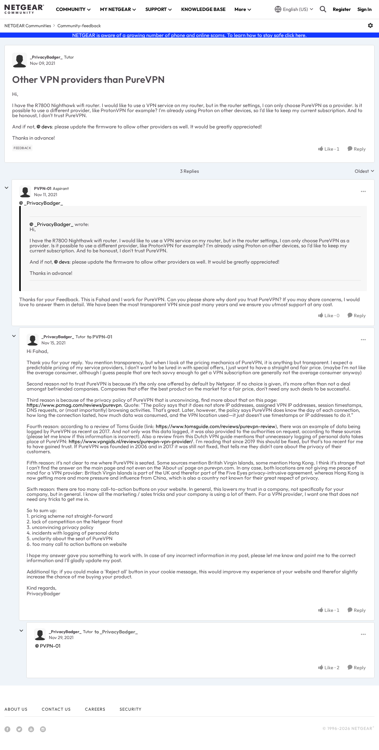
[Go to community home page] (24, 9)
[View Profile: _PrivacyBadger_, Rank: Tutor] (19, 60)
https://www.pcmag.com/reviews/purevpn (74, 405)
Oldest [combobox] (365, 171)
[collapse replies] (6, 187)
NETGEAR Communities (27, 25)
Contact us (56, 709)
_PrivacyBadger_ (46, 57)
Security (131, 709)
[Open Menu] (370, 25)
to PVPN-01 (99, 336)
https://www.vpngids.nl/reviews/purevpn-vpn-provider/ (131, 441)
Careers (95, 709)
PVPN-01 (42, 188)
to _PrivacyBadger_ (116, 631)
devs (46, 126)
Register (342, 9)
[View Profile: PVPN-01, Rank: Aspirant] (25, 191)
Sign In (364, 9)
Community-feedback (79, 25)
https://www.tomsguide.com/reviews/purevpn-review (215, 426)
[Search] (323, 9)
